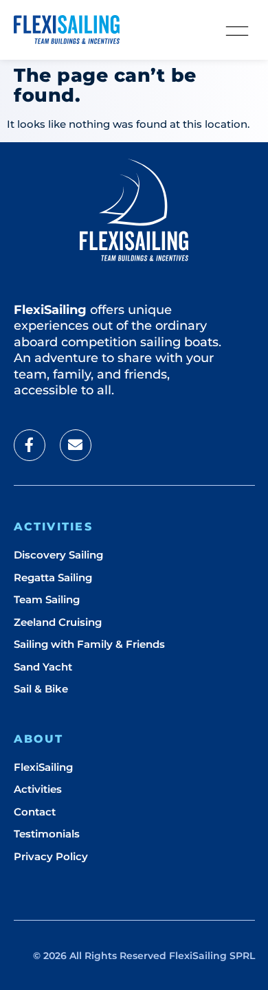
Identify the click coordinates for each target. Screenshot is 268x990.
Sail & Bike (41, 688)
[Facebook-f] (29, 445)
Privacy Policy (51, 856)
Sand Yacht (43, 666)
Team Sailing (47, 599)
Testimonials (47, 833)
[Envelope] (75, 445)
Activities (38, 789)
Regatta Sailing (53, 577)
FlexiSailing (43, 767)
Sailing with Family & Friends (89, 644)
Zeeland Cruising (58, 622)
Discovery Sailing (58, 554)
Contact (35, 811)
